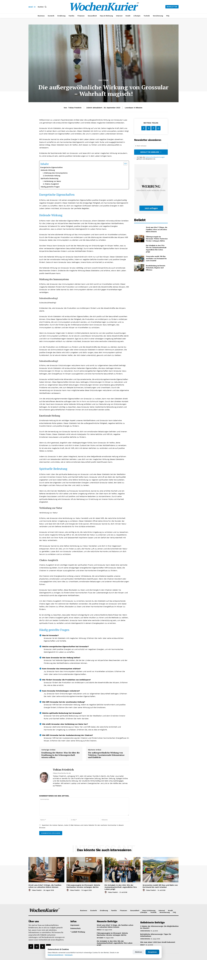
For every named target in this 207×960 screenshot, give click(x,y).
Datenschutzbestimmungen (155, 157)
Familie (99, 930)
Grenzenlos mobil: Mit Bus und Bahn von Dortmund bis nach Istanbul (156, 258)
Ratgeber (100, 938)
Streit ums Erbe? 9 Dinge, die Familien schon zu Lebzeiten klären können (156, 229)
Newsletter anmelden (149, 152)
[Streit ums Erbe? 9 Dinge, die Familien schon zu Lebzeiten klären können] (139, 229)
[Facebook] (143, 128)
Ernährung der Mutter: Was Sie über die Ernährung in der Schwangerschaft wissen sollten (60, 755)
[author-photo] (29, 890)
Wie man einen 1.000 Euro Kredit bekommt (157, 942)
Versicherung (145, 931)
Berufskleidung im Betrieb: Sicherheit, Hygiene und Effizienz (155, 268)
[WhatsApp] (158, 128)
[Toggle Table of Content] (124, 164)
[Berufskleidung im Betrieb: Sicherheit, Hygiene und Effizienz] (139, 267)
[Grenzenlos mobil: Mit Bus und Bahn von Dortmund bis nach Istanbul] (139, 258)
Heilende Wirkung (48, 170)
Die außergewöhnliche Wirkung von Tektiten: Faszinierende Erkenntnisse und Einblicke (106, 755)
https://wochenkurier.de (62, 773)
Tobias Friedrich (74, 108)
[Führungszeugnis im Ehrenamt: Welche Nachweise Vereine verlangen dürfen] (139, 238)
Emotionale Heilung (52, 176)
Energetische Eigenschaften (51, 167)
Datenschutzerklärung (55, 955)
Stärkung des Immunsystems (55, 173)
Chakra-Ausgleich (52, 184)
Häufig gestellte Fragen (50, 187)
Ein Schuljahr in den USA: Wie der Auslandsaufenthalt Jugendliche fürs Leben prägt (156, 248)
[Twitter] (148, 128)
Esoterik (103, 80)
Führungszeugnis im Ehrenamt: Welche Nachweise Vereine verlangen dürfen (157, 239)
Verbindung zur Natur (52, 181)
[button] (42, 7)
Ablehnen (138, 952)
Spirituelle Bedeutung (49, 178)
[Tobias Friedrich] (44, 777)
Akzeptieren (152, 952)
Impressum (68, 955)
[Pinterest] (153, 128)
